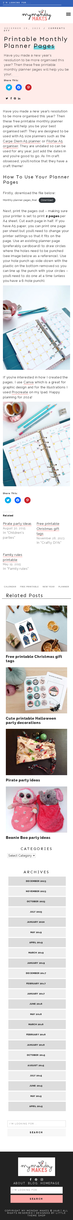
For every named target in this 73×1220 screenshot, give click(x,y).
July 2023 (36, 912)
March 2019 (36, 952)
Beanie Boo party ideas (28, 838)
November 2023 (36, 891)
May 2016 (36, 1014)
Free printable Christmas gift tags (48, 529)
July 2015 (36, 1075)
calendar (10, 587)
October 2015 (36, 1055)
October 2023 (36, 901)
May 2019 (36, 932)
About (19, 1183)
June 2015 (36, 1086)
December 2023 (36, 881)
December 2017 (36, 973)
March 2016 (36, 1024)
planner (63, 587)
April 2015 (36, 1106)
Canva (29, 382)
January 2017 (36, 993)
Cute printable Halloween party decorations (31, 720)
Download (47, 200)
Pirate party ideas (17, 524)
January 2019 (36, 963)
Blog (33, 1183)
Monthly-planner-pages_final (20, 200)
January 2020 (36, 922)
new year (49, 587)
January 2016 (36, 1045)
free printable (29, 587)
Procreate (20, 392)
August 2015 (36, 1065)
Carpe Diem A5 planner (22, 141)
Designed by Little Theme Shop (46, 1214)
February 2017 (36, 983)
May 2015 (36, 1096)
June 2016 (36, 1004)
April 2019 (36, 942)
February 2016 (36, 1034)
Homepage (50, 1183)
